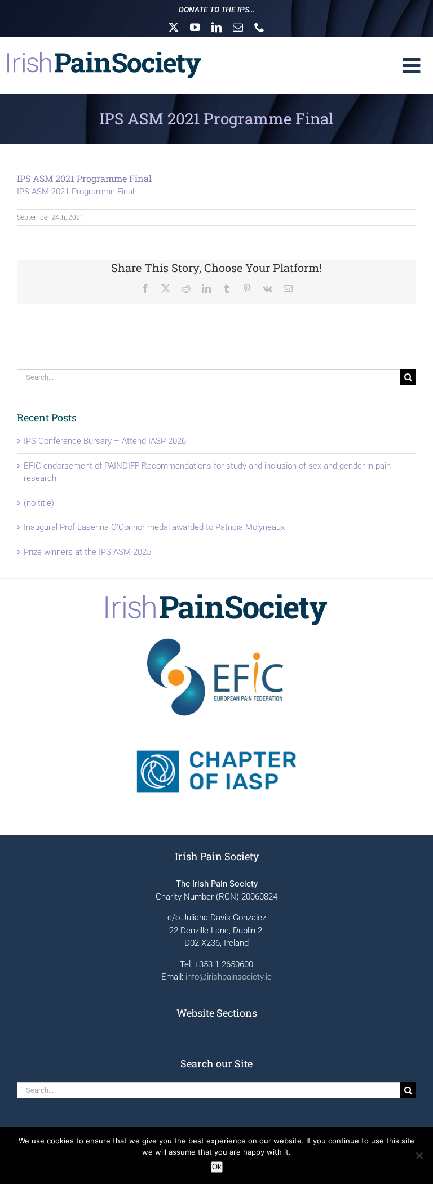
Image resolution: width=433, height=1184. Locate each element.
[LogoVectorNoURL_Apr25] (216, 597)
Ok (217, 1167)
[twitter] (174, 27)
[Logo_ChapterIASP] (216, 731)
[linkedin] (216, 27)
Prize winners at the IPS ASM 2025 (87, 552)
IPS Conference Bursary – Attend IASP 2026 (105, 441)
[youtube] (195, 27)
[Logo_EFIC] (216, 637)
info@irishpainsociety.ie (228, 977)
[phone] (259, 27)
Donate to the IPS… (217, 9)
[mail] (238, 27)
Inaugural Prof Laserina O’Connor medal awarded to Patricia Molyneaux (154, 527)
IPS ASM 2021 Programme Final (75, 191)
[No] (419, 1155)
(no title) (39, 503)
